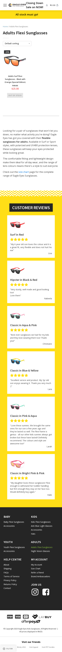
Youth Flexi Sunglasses (14, 547)
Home (5, 26)
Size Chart (35, 568)
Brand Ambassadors (40, 576)
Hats (33, 533)
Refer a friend (37, 572)
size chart (23, 172)
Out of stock (15, 95)
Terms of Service (11, 576)
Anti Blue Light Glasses (41, 526)
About (6, 564)
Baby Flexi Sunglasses (14, 522)
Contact (7, 588)
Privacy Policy (10, 580)
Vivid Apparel (33, 647)
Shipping (7, 568)
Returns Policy (10, 584)
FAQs (6, 572)
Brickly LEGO (21, 647)
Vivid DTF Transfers (48, 647)
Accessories (9, 526)
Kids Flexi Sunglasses (41, 522)
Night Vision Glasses (40, 551)
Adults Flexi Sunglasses (41, 547)
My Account (36, 564)
